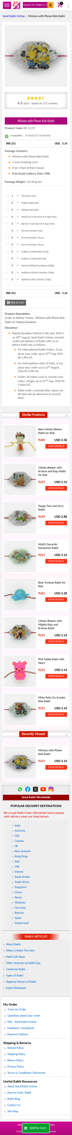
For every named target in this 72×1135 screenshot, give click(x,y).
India (17, 825)
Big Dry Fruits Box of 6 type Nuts (37, 224)
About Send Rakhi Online (22, 1086)
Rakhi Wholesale (16, 988)
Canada (19, 841)
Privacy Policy (15, 1066)
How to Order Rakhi (19, 1092)
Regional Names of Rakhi (21, 981)
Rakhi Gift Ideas (15, 957)
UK (16, 846)
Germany (20, 907)
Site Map (12, 1111)
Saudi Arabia (22, 877)
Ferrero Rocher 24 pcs (32, 244)
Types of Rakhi (14, 975)
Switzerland (21, 923)
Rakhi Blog (13, 1099)
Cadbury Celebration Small (34, 251)
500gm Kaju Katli (30, 210)
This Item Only (28, 196)
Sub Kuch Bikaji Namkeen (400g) (37, 265)
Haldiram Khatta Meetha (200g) (37, 272)
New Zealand (22, 851)
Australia (20, 830)
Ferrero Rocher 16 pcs (32, 237)
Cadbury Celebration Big (33, 258)
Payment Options (17, 1034)
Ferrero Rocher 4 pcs (32, 231)
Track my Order (16, 1009)
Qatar (18, 918)
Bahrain (19, 913)
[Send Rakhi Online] (16, 5)
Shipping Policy (16, 1054)
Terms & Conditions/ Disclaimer (26, 1073)
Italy (17, 861)
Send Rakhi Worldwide (36, 797)
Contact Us (13, 1105)
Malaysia (20, 902)
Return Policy (15, 1060)
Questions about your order (23, 1015)
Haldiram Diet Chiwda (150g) (36, 279)
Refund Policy (15, 1048)
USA (17, 836)
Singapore (21, 887)
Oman (18, 892)
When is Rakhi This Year (20, 950)
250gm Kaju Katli (30, 203)
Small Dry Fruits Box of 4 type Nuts (39, 217)
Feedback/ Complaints (20, 1028)
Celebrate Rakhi (15, 969)
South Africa (22, 882)
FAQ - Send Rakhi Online (21, 1022)
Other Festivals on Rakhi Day (23, 963)
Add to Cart (38, 1128)
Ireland (19, 871)
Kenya (18, 897)
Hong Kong (21, 856)
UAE (17, 866)
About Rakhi (13, 944)
